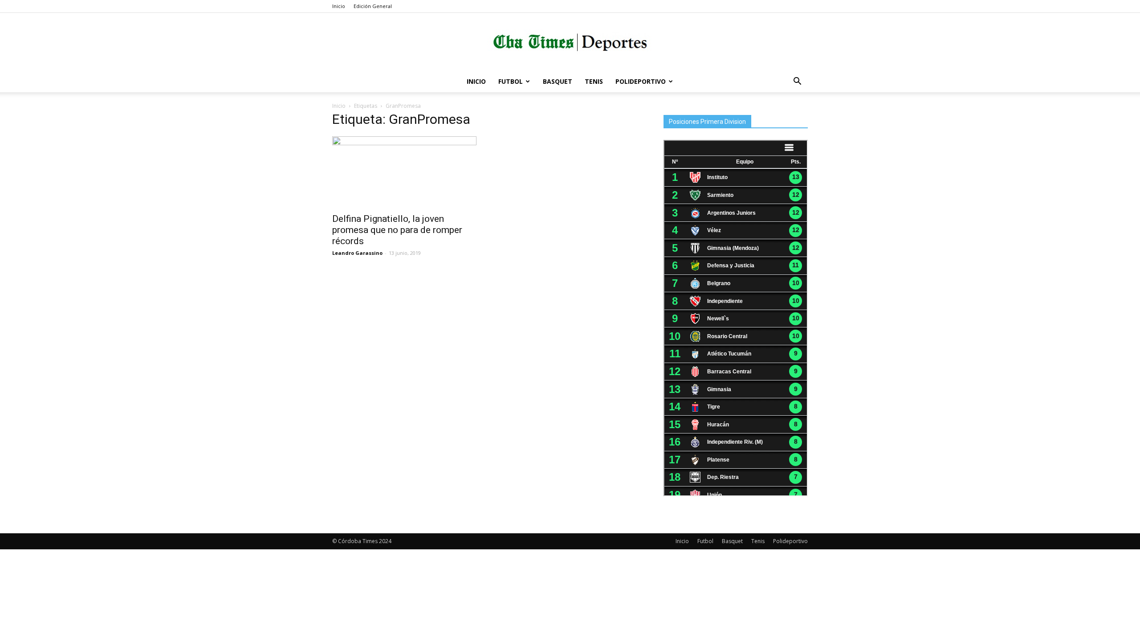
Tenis (594, 81)
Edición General (373, 6)
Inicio (338, 6)
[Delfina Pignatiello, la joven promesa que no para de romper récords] (404, 172)
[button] (797, 82)
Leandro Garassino (357, 252)
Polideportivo (640, 81)
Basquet (557, 81)
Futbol (510, 81)
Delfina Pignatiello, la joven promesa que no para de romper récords (397, 229)
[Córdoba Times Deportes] (570, 42)
